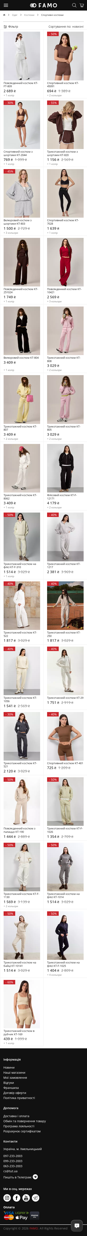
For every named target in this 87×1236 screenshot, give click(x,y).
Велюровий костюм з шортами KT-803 (18, 222)
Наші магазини (14, 1072)
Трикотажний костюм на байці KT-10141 (20, 964)
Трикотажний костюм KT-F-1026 (65, 830)
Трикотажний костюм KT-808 (63, 359)
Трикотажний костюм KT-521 (20, 765)
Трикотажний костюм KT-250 (63, 634)
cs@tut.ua (10, 1171)
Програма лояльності (18, 1126)
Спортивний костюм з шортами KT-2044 (18, 153)
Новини (9, 1067)
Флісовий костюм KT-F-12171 (62, 497)
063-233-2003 (12, 1166)
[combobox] (78, 26)
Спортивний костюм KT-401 (65, 763)
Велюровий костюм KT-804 (21, 358)
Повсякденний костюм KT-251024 (21, 291)
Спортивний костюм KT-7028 (63, 222)
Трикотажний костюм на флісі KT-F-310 (20, 565)
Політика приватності (19, 1098)
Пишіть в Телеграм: (18, 1177)
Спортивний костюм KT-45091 (63, 84)
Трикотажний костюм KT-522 (20, 634)
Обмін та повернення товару (24, 1121)
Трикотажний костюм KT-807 (20, 428)
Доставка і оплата (16, 1116)
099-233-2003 (12, 1161)
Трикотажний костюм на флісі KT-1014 (63, 895)
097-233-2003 (12, 1156)
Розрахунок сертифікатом (22, 1131)
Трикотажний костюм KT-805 (63, 428)
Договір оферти (14, 1093)
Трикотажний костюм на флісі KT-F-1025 (63, 964)
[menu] (6, 5)
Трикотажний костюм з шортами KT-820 (62, 153)
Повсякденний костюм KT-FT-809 (21, 84)
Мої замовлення (15, 1078)
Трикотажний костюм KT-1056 (20, 699)
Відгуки (8, 1083)
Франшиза (11, 1088)
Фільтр (12, 26)
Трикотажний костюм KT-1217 (63, 565)
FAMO (34, 1228)
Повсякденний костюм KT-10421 (64, 291)
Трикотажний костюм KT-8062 (20, 497)
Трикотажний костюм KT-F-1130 (21, 895)
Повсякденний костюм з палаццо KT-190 (20, 830)
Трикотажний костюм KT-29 (65, 698)
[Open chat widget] (77, 1226)
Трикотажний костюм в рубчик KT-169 (19, 1032)
